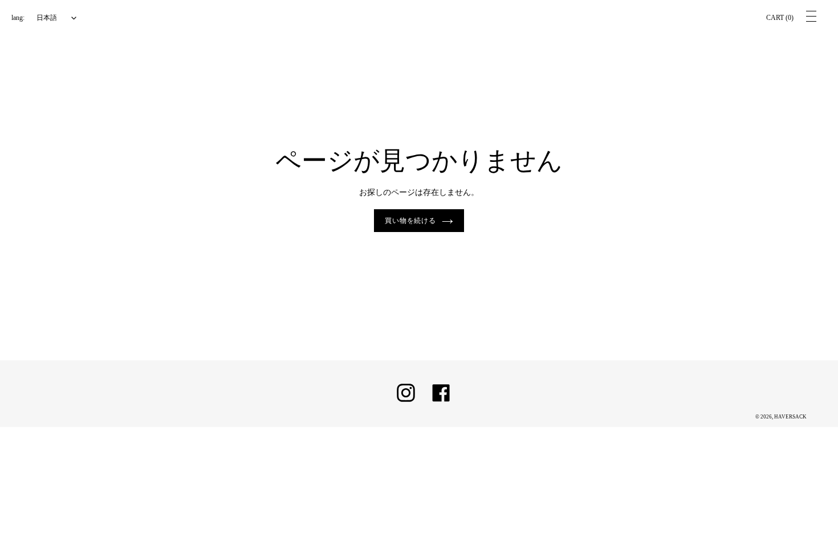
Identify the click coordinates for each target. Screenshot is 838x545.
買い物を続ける (411, 221)
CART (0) (780, 18)
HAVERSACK (790, 417)
